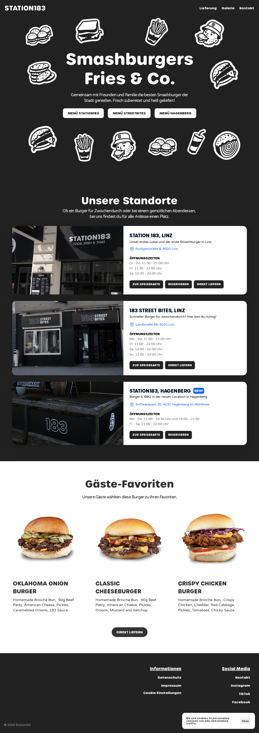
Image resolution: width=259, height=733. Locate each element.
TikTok (244, 694)
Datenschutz (169, 677)
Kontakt (246, 8)
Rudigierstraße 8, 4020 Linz (157, 249)
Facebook (241, 702)
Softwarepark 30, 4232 (154, 404)
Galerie (228, 8)
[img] (25, 8)
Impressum (171, 685)
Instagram (240, 685)
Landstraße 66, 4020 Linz (155, 325)
